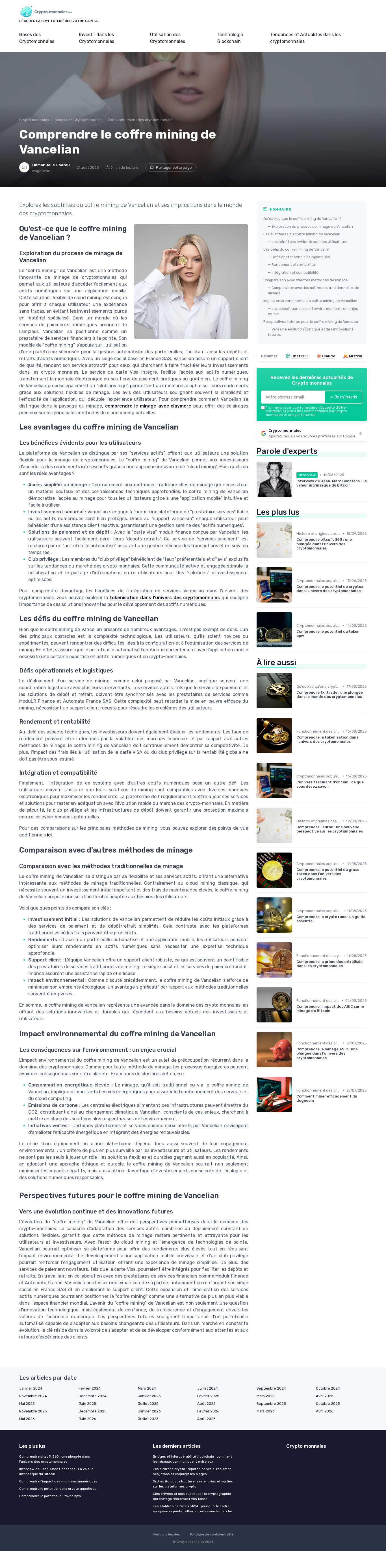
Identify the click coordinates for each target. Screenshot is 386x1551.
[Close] (295, 759)
